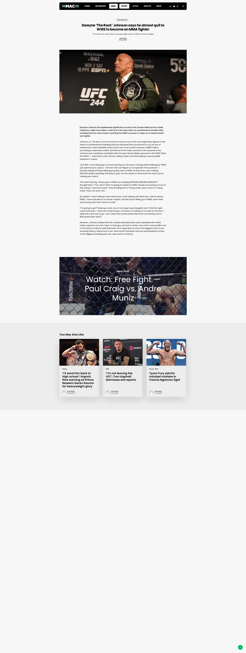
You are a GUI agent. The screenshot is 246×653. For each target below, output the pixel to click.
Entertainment (122, 20)
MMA (107, 369)
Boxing (64, 369)
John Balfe (123, 38)
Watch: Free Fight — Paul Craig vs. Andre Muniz (123, 286)
